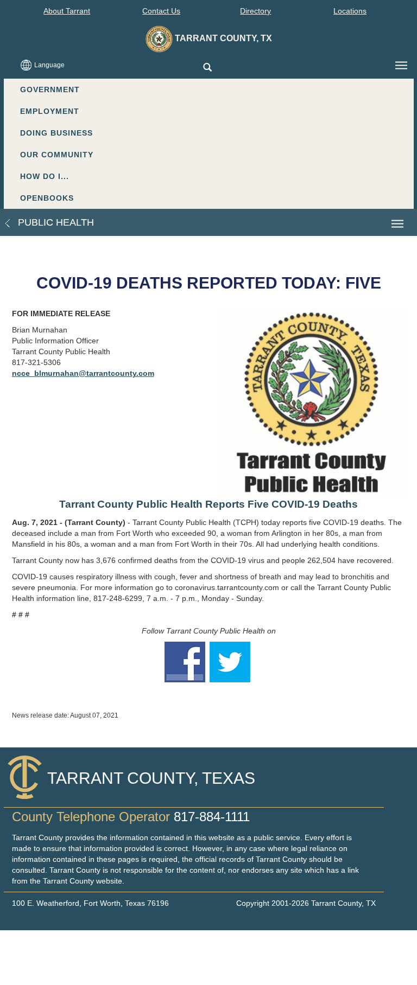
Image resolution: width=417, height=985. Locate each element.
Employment (49, 111)
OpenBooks (47, 198)
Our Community (56, 154)
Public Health (54, 222)
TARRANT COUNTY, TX (222, 38)
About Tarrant (66, 11)
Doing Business (56, 133)
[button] (207, 68)
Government (50, 89)
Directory (255, 11)
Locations (350, 11)
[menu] (401, 65)
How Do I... (44, 176)
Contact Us (161, 11)
